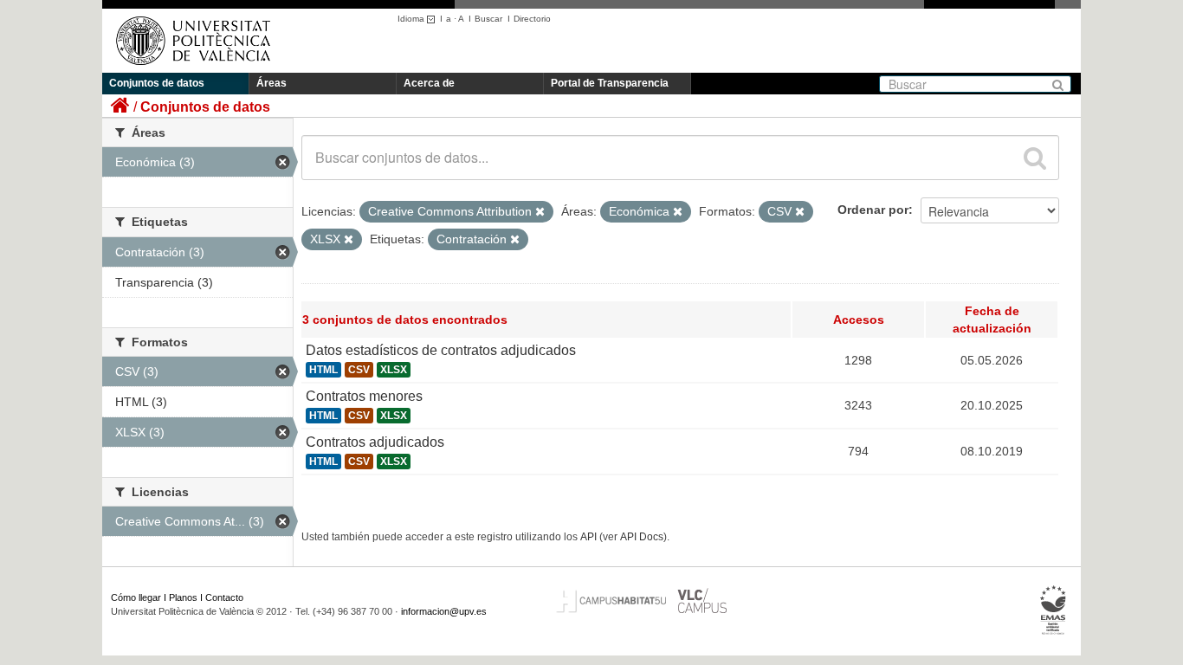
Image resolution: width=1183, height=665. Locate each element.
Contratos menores (364, 396)
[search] (1035, 158)
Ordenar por (872, 209)
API (588, 537)
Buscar (488, 18)
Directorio (532, 18)
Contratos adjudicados (375, 442)
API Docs (641, 537)
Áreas (271, 83)
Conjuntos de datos (156, 83)
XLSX (393, 370)
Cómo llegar (136, 597)
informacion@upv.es (444, 611)
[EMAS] (1053, 610)
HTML (323, 370)
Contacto (224, 597)
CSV (359, 370)
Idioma (412, 18)
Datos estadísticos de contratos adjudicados (441, 350)
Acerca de (429, 83)
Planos (183, 597)
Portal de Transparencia (610, 83)
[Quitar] (540, 212)
